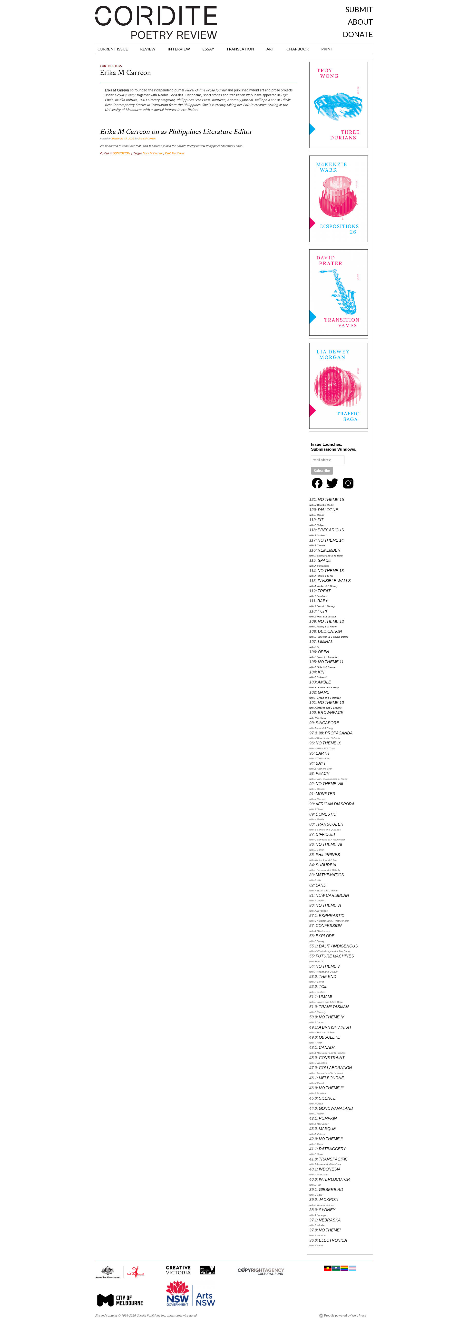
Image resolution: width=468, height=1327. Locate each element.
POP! (322, 611)
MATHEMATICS (330, 875)
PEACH (323, 773)
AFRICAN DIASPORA (334, 804)
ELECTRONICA (333, 1240)
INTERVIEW (179, 49)
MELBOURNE (331, 1078)
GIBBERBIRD (331, 1190)
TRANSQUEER (329, 824)
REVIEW (148, 49)
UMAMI (325, 997)
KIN (321, 672)
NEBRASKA (330, 1220)
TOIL (323, 987)
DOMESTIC (326, 814)
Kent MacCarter (175, 153)
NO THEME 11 (331, 662)
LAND (321, 885)
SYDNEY (327, 1210)
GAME (323, 692)
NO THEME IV (331, 1017)
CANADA (327, 1047)
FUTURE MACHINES (335, 956)
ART (270, 49)
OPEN (323, 652)
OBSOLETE (329, 1037)
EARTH (322, 753)
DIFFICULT (326, 834)
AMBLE (324, 682)
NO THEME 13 (331, 571)
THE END (327, 977)
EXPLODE (325, 936)
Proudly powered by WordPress (345, 1315)
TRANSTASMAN (334, 1007)
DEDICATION (330, 631)
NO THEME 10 (331, 703)
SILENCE (327, 1098)
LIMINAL (325, 642)
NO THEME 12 (331, 621)
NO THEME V (328, 966)
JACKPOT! (328, 1200)
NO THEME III (331, 1088)
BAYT (321, 763)
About (360, 21)
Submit (359, 9)
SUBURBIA (326, 865)
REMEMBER (329, 550)
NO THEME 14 (331, 540)
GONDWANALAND (336, 1108)
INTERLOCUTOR (334, 1179)
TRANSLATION (240, 49)
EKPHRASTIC (331, 916)
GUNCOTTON (121, 153)
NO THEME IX (328, 743)
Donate (358, 34)
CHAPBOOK (297, 49)
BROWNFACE (330, 713)
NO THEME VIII (329, 784)
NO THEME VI (328, 905)
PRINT (327, 49)
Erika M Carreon (125, 73)
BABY (322, 601)
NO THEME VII (329, 844)
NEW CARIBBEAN (332, 895)
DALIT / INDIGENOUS (338, 946)
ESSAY (208, 49)
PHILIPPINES (328, 855)
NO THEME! (330, 1230)
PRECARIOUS (331, 530)
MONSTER (325, 794)
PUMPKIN (328, 1118)
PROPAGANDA (339, 733)
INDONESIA (330, 1169)
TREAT (324, 591)
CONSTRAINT (332, 1058)
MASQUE (327, 1129)
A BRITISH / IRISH (335, 1027)
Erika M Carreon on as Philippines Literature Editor (176, 132)
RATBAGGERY (332, 1149)
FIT (320, 520)
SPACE (324, 560)
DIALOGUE (328, 510)
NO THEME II (330, 1139)
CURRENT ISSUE (113, 49)
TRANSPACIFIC (333, 1159)
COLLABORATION (335, 1068)
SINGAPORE (327, 723)
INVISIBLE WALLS (334, 581)
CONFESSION (329, 926)
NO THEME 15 (331, 500)
